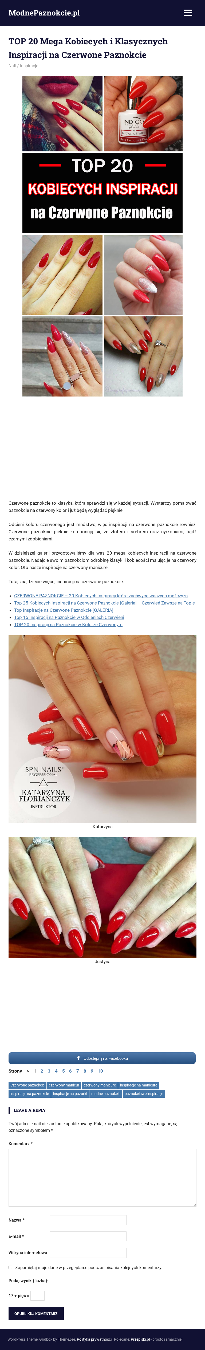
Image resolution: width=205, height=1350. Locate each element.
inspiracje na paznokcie (29, 1094)
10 (100, 1071)
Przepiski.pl (140, 1339)
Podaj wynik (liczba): (29, 1280)
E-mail (16, 1236)
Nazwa (17, 1220)
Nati (12, 65)
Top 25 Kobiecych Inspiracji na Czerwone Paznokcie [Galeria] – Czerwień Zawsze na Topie (104, 603)
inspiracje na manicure (138, 1085)
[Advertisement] (102, 448)
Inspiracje (29, 65)
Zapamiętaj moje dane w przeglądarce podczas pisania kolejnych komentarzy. (88, 1267)
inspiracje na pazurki (70, 1094)
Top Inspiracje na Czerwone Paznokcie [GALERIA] (63, 610)
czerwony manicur (64, 1085)
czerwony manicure (100, 1085)
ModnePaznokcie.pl (44, 13)
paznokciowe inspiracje (144, 1094)
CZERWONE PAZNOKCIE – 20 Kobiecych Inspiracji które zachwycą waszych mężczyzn (101, 595)
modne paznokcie (105, 1094)
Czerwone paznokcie (27, 1085)
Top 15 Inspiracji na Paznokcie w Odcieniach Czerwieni (69, 617)
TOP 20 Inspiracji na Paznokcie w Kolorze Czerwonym (68, 624)
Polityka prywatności (94, 1339)
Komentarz (21, 1143)
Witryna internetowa (28, 1252)
